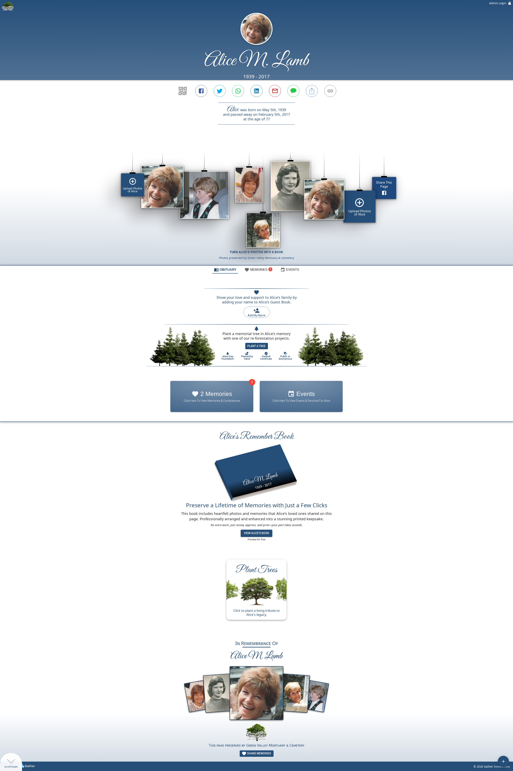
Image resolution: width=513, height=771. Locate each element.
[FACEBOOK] (201, 91)
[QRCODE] (183, 91)
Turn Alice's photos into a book (256, 252)
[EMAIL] (275, 91)
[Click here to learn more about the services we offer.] (256, 733)
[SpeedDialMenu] (503, 761)
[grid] (256, 202)
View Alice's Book (256, 533)
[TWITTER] (220, 91)
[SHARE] (312, 91)
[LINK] (330, 91)
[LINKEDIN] (256, 91)
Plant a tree (256, 346)
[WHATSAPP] (238, 91)
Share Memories (258, 753)
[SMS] (293, 91)
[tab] (225, 270)
